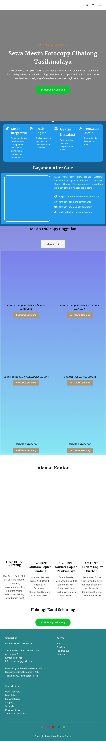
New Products (12, 691)
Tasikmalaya (62, 650)
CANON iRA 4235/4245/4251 (80, 376)
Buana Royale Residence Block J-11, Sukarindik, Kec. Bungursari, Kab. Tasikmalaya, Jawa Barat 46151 (23, 672)
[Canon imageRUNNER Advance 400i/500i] (26, 275)
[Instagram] (48, 727)
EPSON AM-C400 (26, 444)
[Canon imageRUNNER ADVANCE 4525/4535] (80, 275)
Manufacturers (12, 699)
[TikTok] (59, 727)
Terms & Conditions (15, 713)
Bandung (61, 647)
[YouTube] (53, 727)
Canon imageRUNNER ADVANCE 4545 (26, 376)
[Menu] (99, 5)
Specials (9, 706)
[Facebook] (42, 727)
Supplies (9, 702)
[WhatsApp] (64, 727)
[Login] (87, 5)
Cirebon (60, 654)
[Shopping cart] (93, 5)
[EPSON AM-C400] (26, 414)
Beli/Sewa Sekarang (26, 315)
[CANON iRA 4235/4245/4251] (80, 347)
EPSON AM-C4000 (80, 444)
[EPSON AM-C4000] (80, 414)
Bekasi (59, 643)
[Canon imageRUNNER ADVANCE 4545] (26, 347)
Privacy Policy (12, 709)
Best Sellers (11, 695)
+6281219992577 (23, 643)
